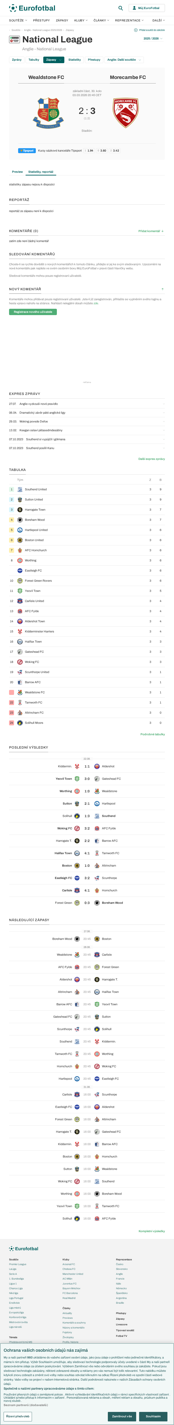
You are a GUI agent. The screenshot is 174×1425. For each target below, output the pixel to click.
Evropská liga (16, 1312)
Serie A (13, 1274)
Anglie (119, 1274)
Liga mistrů (15, 1307)
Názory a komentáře (74, 1327)
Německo (121, 1288)
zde (96, 303)
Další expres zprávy (151, 459)
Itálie (118, 1283)
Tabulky (34, 59)
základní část (81, 91)
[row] (87, 489)
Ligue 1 (13, 1283)
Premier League (17, 1264)
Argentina (121, 1298)
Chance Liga (16, 1288)
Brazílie (120, 1302)
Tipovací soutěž (125, 1330)
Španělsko (122, 1293)
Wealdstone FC (46, 77)
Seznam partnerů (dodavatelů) (26, 1405)
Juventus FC (70, 1283)
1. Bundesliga (16, 1278)
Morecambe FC (128, 77)
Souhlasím (153, 1416)
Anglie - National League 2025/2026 (43, 30)
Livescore (121, 1324)
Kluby (79, 20)
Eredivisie (14, 1302)
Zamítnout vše (122, 1416)
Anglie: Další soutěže (121, 59)
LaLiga (12, 1269)
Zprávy (17, 59)
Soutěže (16, 20)
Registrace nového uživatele (33, 312)
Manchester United (73, 1274)
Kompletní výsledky (152, 1231)
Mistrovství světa (18, 1322)
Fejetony (67, 1332)
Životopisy (68, 1337)
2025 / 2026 (151, 38)
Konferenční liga (17, 1317)
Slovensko (122, 1269)
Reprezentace (127, 20)
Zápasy (62, 20)
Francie (120, 1278)
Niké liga (13, 1293)
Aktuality (67, 1313)
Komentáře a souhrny (74, 1322)
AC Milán (67, 1278)
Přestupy (41, 20)
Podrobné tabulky (152, 734)
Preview (17, 171)
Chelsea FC (69, 1269)
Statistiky (74, 59)
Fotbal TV (121, 1336)
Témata (13, 1337)
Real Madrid (69, 1298)
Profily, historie (70, 1342)
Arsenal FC (69, 1264)
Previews (68, 1318)
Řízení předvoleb (17, 1416)
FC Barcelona (70, 1293)
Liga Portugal (16, 1298)
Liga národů (15, 1327)
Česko (119, 1264)
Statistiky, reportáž (40, 171)
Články (66, 1308)
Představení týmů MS (20, 1342)
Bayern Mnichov (71, 1288)
